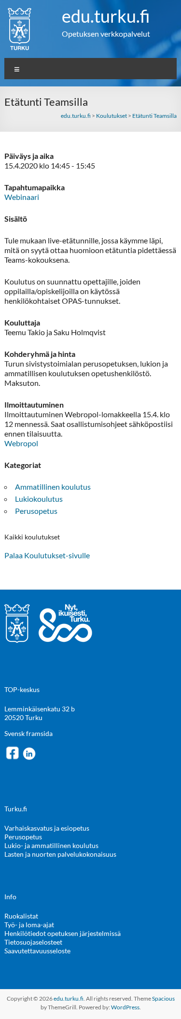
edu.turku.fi (106, 16)
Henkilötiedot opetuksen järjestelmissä (62, 933)
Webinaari (21, 196)
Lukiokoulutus (39, 498)
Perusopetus (36, 510)
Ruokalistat (21, 916)
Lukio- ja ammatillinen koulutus (51, 845)
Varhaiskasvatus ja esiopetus (46, 828)
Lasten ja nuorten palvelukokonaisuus (60, 854)
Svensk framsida (28, 733)
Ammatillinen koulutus (53, 486)
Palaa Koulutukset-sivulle (47, 555)
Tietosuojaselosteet (33, 942)
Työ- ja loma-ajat (29, 924)
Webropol (21, 443)
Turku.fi (15, 809)
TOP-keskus (22, 689)
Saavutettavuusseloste (37, 951)
